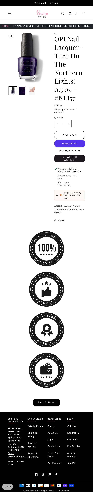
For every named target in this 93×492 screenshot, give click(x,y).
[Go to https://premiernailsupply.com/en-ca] (42, 13)
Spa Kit (71, 463)
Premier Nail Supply (38, 491)
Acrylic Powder (71, 455)
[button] (9, 13)
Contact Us (53, 446)
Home (5, 26)
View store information (64, 183)
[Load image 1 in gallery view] (13, 91)
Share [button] (61, 220)
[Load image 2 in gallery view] (22, 91)
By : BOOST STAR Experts (60, 491)
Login (50, 439)
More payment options (69, 150)
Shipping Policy (33, 435)
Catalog (71, 426)
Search (51, 426)
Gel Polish (72, 439)
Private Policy (35, 426)
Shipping (58, 109)
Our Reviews (54, 463)
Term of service (32, 445)
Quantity (58, 117)
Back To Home (46, 402)
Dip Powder (73, 446)
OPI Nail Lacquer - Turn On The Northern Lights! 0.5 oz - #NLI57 (51, 26)
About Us (52, 433)
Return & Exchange (33, 455)
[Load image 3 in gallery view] (32, 91)
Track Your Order (53, 455)
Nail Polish (73, 433)
